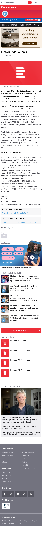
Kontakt (25, 465)
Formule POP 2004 (18, 340)
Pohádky (6, 253)
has (8, 228)
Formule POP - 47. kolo (20, 370)
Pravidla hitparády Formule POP (15, 213)
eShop (4, 462)
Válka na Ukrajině (8, 453)
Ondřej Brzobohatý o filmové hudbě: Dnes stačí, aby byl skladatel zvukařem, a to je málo (24, 298)
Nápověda (26, 456)
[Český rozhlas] (7, 2)
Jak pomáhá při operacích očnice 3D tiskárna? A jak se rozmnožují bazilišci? (24, 318)
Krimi (19, 249)
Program (5, 25)
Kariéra (24, 462)
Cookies (4, 521)
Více (37, 25)
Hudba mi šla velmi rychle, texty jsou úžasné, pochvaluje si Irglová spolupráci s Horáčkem (24, 278)
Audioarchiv (25, 25)
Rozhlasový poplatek (30, 468)
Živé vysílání (7, 258)
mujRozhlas (5, 243)
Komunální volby (8, 456)
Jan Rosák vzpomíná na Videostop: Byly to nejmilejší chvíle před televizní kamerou (25, 288)
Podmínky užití (25, 521)
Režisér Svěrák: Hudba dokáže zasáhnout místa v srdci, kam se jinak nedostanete (24, 308)
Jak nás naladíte (28, 453)
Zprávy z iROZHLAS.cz (12, 386)
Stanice (5, 459)
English (34, 521)
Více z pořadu (8, 337)
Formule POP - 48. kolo (20, 360)
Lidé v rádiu (26, 459)
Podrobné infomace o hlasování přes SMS (19, 222)
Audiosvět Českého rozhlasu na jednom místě (16, 267)
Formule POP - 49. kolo (20, 350)
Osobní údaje (13, 521)
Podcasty (5, 478)
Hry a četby (7, 249)
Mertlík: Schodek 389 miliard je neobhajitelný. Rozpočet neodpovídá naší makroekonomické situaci (19, 419)
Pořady (14, 25)
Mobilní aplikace (8, 482)
